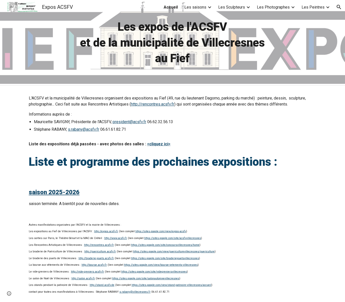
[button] (339, 7)
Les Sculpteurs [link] (231, 7)
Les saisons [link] (195, 7)
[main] (172, 43)
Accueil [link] (171, 7)
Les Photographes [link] (273, 7)
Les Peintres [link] (313, 7)
